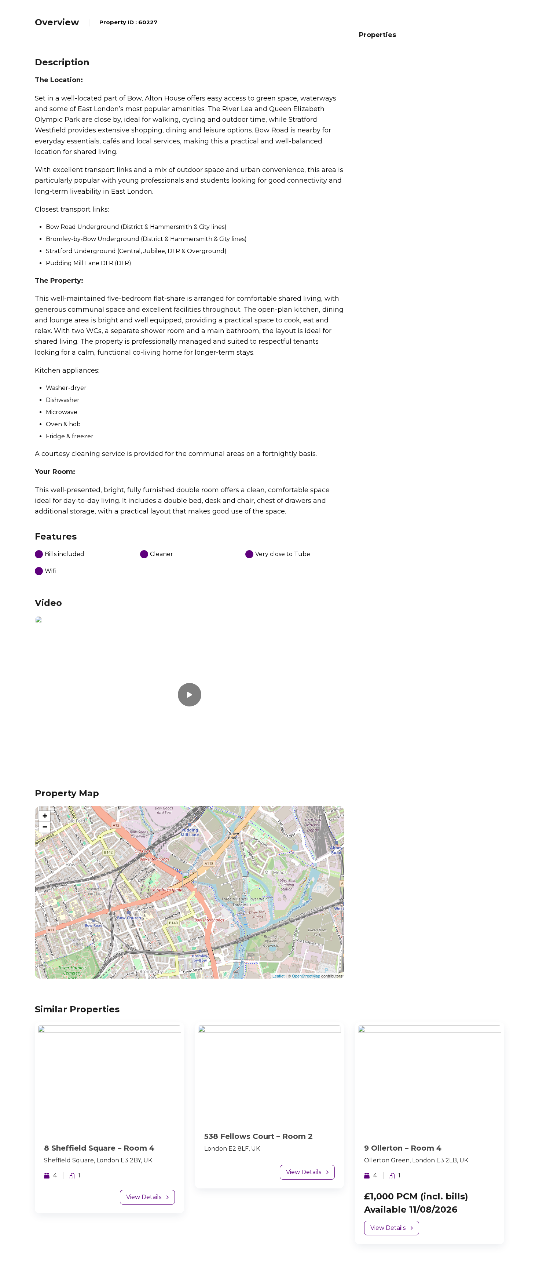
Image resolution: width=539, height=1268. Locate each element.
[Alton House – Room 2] (190, 881)
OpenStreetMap (306, 976)
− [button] (45, 827)
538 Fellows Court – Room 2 (258, 1136)
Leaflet (278, 976)
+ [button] (45, 816)
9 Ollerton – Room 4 (402, 1148)
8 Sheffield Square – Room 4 (99, 1148)
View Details (143, 1197)
